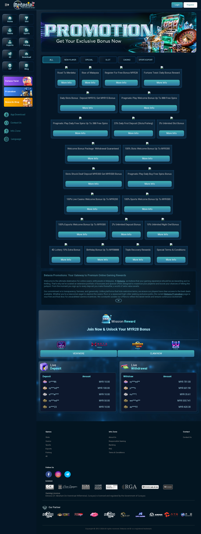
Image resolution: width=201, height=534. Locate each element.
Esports (49, 449)
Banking (112, 445)
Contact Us (16, 122)
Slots (48, 437)
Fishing (49, 453)
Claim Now (156, 353)
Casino (48, 441)
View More (78, 353)
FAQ (110, 449)
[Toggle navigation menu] (7, 5)
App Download (18, 114)
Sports (48, 445)
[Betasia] (24, 5)
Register (190, 5)
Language (16, 139)
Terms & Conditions (117, 453)
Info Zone (15, 131)
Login (177, 5)
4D (47, 456)
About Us (112, 437)
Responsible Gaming (117, 441)
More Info (66, 82)
